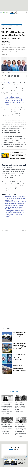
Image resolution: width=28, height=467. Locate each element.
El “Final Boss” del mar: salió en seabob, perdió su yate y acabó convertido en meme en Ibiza (19, 357)
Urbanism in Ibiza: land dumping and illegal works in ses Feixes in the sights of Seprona (20, 406)
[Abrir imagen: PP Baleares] (14, 64)
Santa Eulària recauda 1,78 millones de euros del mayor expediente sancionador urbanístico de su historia (19, 368)
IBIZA (11, 25)
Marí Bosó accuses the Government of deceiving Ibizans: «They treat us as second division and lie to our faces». (14, 100)
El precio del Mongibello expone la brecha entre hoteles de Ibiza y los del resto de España (19, 346)
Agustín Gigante (5, 80)
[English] (4, 12)
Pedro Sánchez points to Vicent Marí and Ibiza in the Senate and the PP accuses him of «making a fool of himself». (15, 204)
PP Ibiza (4, 224)
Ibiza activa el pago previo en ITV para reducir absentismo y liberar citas (20, 334)
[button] (2, 76)
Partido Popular (8, 83)
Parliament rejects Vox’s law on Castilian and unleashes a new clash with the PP (15, 198)
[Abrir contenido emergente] (1, 13)
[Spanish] (7, 12)
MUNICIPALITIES (18, 25)
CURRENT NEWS (6, 25)
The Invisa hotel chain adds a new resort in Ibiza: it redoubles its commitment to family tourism (7, 428)
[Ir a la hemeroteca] (26, 12)
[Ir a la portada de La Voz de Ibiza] (14, 12)
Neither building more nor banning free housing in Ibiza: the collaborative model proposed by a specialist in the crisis (7, 407)
